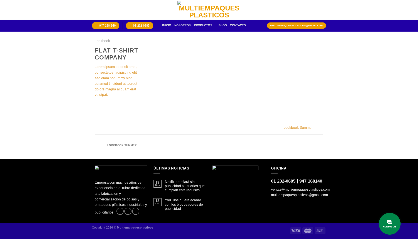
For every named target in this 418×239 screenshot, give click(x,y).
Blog (223, 25)
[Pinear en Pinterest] (113, 105)
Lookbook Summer (298, 127)
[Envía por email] (108, 105)
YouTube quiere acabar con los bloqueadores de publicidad (184, 204)
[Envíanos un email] (135, 211)
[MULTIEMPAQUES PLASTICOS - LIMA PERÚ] (209, 10)
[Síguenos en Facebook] (120, 211)
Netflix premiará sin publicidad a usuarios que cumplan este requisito (185, 186)
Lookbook (102, 41)
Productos (203, 25)
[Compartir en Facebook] (97, 105)
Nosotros (182, 25)
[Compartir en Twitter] (102, 105)
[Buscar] (254, 25)
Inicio (166, 25)
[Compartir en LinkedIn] (118, 105)
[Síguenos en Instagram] (127, 211)
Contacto (238, 25)
